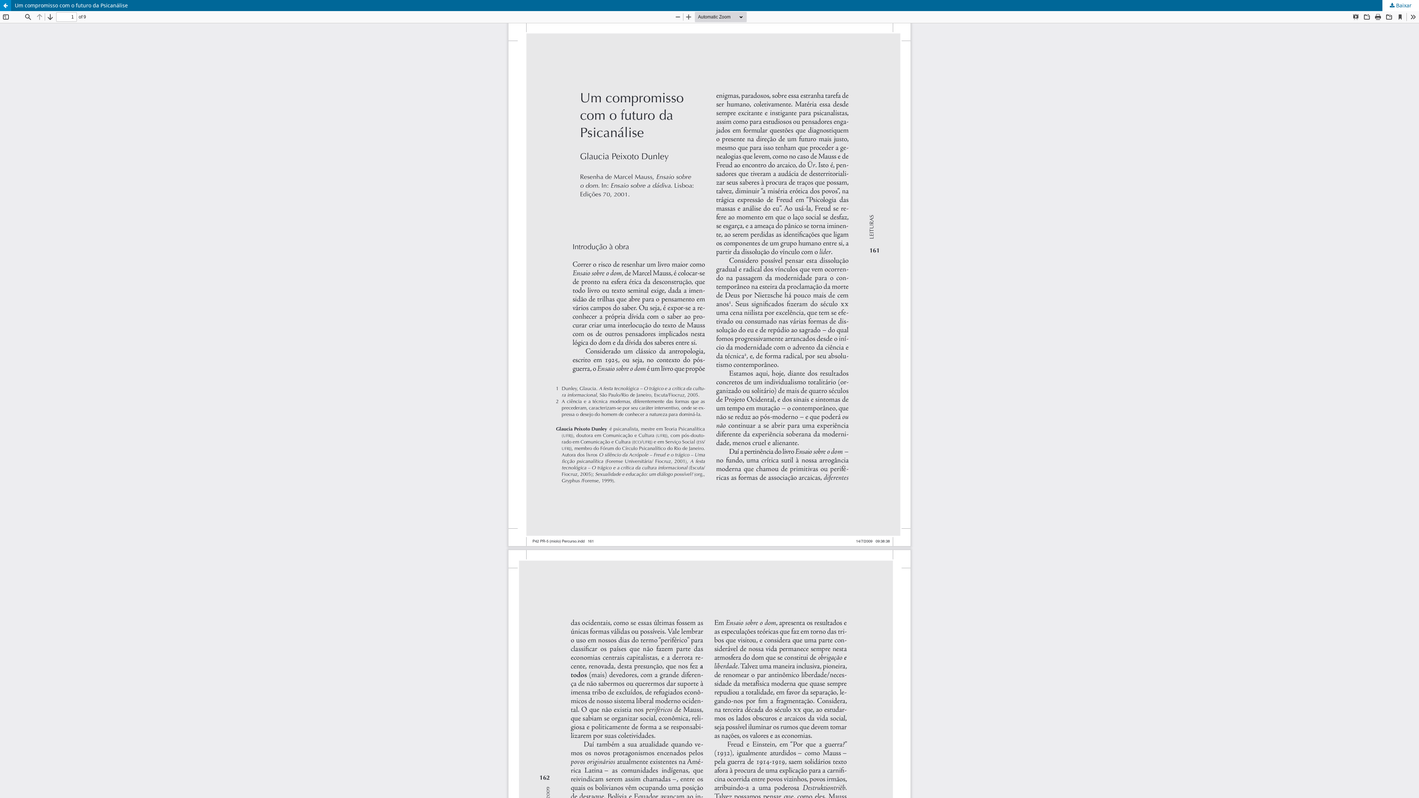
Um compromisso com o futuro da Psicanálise (71, 5)
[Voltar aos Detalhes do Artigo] (5, 5)
